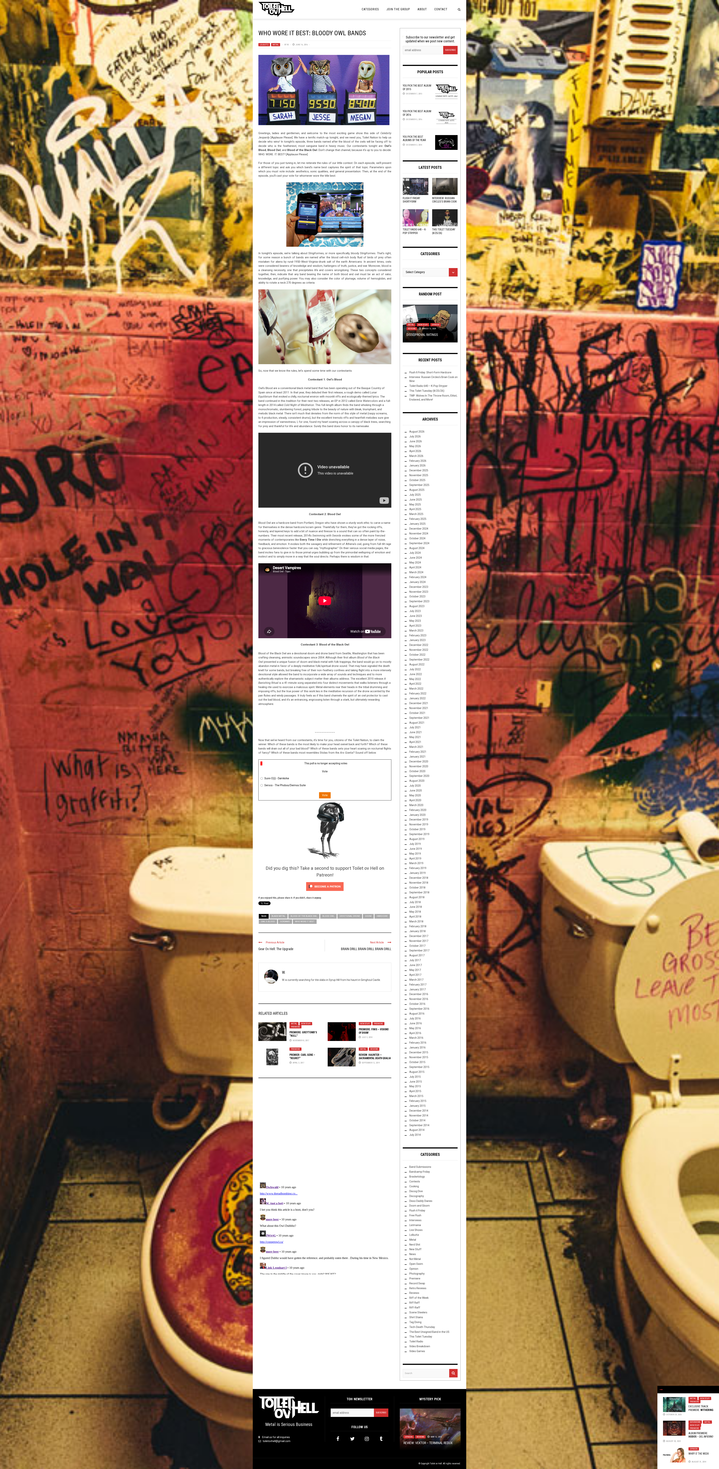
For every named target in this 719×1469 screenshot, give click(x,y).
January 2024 (417, 582)
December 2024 (418, 528)
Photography (417, 1273)
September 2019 (419, 834)
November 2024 (418, 533)
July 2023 (415, 611)
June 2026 (415, 441)
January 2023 (417, 640)
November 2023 (418, 591)
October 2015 (417, 1062)
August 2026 (416, 431)
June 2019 (415, 848)
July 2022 (415, 669)
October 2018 (417, 887)
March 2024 (416, 572)
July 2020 (415, 785)
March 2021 (416, 746)
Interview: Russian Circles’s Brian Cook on (444, 201)
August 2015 (416, 1071)
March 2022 (416, 688)
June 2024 (415, 557)
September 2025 (419, 484)
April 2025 (415, 509)
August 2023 (416, 606)
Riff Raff (414, 1302)
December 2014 (418, 1110)
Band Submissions (420, 1166)
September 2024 (419, 543)
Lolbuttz (264, 44)
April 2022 (415, 683)
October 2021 (417, 712)
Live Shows (416, 1229)
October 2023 (417, 596)
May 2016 (415, 1028)
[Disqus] (324, 1131)
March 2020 (416, 805)
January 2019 (417, 872)
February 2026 (417, 460)
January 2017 (417, 989)
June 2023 (415, 615)
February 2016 (417, 1042)
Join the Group (398, 9)
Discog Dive (416, 1191)
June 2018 (415, 906)
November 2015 (418, 1057)
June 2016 (415, 1023)
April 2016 (415, 1033)
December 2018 (418, 877)
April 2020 (415, 800)
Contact (441, 9)
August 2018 (416, 897)
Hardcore (382, 916)
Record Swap (417, 1283)
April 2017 (415, 974)
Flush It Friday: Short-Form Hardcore (412, 201)
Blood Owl (328, 916)
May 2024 (415, 562)
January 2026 (417, 465)
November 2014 (418, 1115)
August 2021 (416, 722)
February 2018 (417, 926)
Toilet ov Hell (436, 1463)
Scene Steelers (418, 1312)
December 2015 (418, 1052)
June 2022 (415, 674)
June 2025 (415, 499)
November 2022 (418, 649)
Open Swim (416, 1263)
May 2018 (415, 911)
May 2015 (415, 1086)
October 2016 (417, 1003)
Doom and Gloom (419, 1205)
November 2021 (418, 708)
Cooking (414, 1186)
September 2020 (419, 775)
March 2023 (416, 630)
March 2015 (416, 1096)
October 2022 (417, 654)
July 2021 (415, 727)
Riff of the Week (419, 1297)
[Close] (661, 1389)
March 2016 (416, 1037)
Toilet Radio (416, 1341)
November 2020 (418, 766)
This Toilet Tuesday (420, 1336)
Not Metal (415, 1259)
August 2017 (416, 955)
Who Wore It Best (304, 921)
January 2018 (417, 931)
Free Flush (415, 1215)
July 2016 (415, 1018)
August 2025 (416, 489)
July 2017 (415, 960)
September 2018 (419, 892)
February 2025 (417, 518)
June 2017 (415, 965)
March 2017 (416, 979)
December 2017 (418, 936)
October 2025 (417, 480)
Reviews (374, 1049)
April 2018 (415, 916)
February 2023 (417, 635)
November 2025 (418, 475)
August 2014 (416, 1129)
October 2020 (417, 771)
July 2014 (415, 1134)
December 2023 (418, 586)
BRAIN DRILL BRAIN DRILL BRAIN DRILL (366, 949)
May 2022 (415, 679)
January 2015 (417, 1105)
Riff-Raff (414, 1307)
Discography (416, 1196)
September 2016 (419, 1008)
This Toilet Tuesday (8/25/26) (426, 390)
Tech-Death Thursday (422, 1327)
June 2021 (415, 732)
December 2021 (418, 703)
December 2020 (418, 761)
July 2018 (415, 902)
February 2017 (417, 984)
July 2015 (415, 1076)
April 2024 (415, 567)
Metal (276, 44)
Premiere (295, 1027)
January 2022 (417, 698)
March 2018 (416, 921)
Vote (325, 795)
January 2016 (417, 1047)
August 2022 (416, 664)
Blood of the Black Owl (304, 916)
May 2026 (415, 446)
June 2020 (415, 790)
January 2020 (417, 814)
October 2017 (417, 945)
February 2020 (417, 809)
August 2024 (416, 548)
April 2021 (415, 741)
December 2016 (418, 994)
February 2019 (417, 868)
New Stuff (306, 1023)
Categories (370, 9)
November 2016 (418, 999)
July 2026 (415, 436)
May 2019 (415, 853)
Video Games (417, 1351)
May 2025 (415, 504)
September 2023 (419, 601)
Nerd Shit (414, 1244)
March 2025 (416, 514)
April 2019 (415, 858)
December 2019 (418, 819)
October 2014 (417, 1120)
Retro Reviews (417, 1288)
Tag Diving (415, 1322)
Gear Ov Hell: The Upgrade (275, 949)
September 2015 (419, 1067)
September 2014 (419, 1125)
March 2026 (416, 455)
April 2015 (415, 1091)
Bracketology (417, 1176)
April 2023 (415, 625)
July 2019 (415, 843)
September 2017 (419, 950)
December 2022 (418, 644)
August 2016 (416, 1013)
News (412, 1254)
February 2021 (417, 751)
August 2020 (416, 780)
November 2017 (418, 940)
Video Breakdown (419, 1346)
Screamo (285, 921)
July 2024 (415, 552)
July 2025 (415, 494)
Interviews (695, 1422)
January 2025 (417, 523)
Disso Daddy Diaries (420, 1200)
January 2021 (417, 756)
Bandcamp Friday (419, 1171)
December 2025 (418, 470)
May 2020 (415, 795)
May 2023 (415, 620)
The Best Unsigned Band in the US (429, 1331)
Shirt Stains (416, 1317)
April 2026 (415, 451)
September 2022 (419, 659)
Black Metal (278, 916)
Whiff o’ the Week (698, 1453)
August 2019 (416, 839)
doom (368, 916)
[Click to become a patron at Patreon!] (325, 886)
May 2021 (415, 737)
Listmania (415, 1225)
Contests (414, 1181)
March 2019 (416, 863)
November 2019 (418, 824)
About (422, 9)
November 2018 (418, 882)
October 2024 (417, 538)
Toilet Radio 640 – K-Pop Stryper (428, 385)
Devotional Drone (350, 916)
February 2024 (417, 577)
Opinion (693, 1449)
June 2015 (415, 1081)
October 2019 (417, 829)
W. (288, 44)
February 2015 (417, 1100)
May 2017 (415, 969)
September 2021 (419, 717)
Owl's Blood (268, 921)
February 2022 (417, 693)
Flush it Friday (417, 1210)
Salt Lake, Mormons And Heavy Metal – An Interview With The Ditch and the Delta (429, 330)
